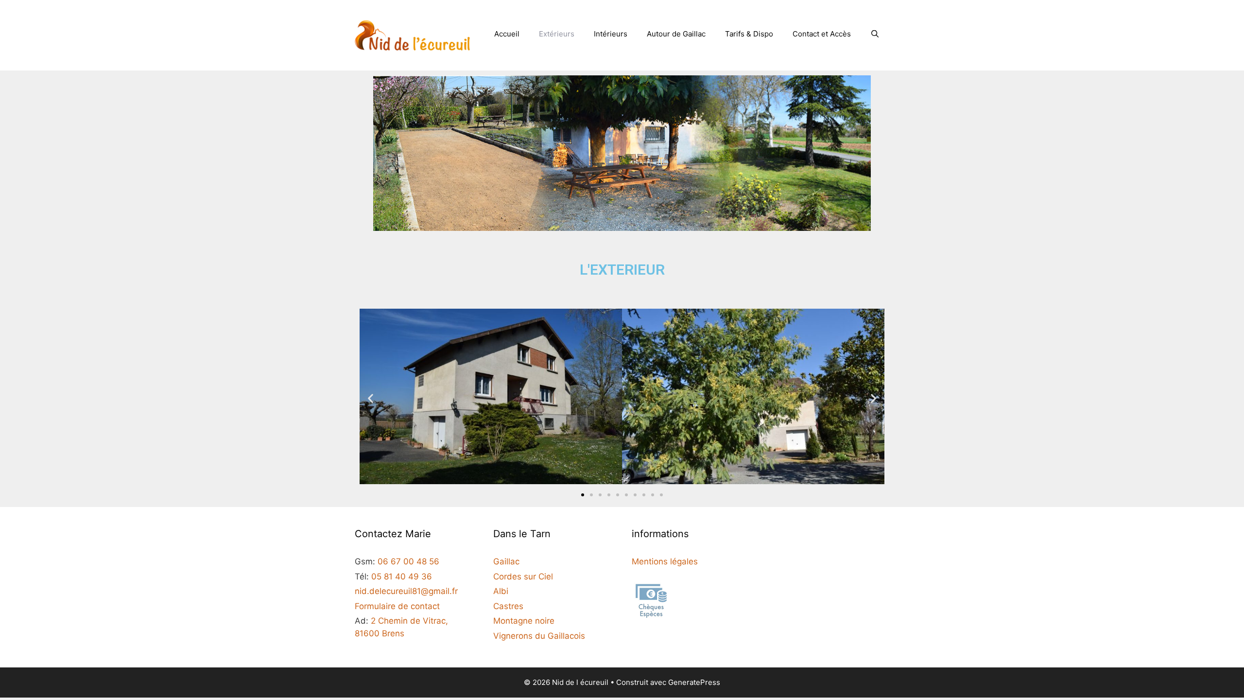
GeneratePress (694, 682)
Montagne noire (523, 621)
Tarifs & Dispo (749, 33)
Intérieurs (610, 33)
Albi (500, 591)
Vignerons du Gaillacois (539, 636)
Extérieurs (556, 33)
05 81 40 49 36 (401, 576)
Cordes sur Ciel (523, 576)
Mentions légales (665, 561)
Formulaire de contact (397, 606)
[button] (370, 398)
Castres (508, 606)
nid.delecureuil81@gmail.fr (406, 591)
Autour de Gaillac (676, 33)
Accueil (506, 33)
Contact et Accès (822, 33)
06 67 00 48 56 (408, 561)
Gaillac (506, 561)
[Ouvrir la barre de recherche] (875, 34)
